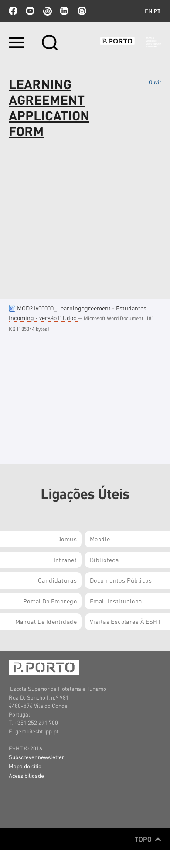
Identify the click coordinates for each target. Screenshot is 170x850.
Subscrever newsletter (36, 756)
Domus (67, 539)
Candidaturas (57, 580)
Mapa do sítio (25, 766)
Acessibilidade (26, 775)
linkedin (64, 11)
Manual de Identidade (46, 621)
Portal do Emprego (50, 601)
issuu (47, 11)
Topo (144, 839)
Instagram (81, 11)
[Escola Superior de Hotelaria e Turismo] (130, 42)
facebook (13, 11)
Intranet (65, 559)
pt (157, 10)
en (148, 10)
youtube (30, 11)
